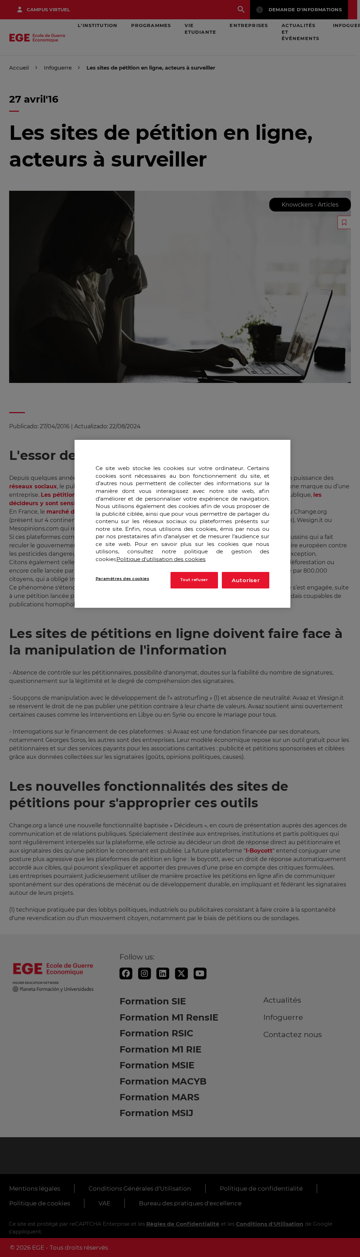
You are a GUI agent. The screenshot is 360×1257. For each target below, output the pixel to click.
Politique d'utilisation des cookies (161, 559)
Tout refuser (194, 579)
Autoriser (246, 580)
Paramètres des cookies (122, 578)
